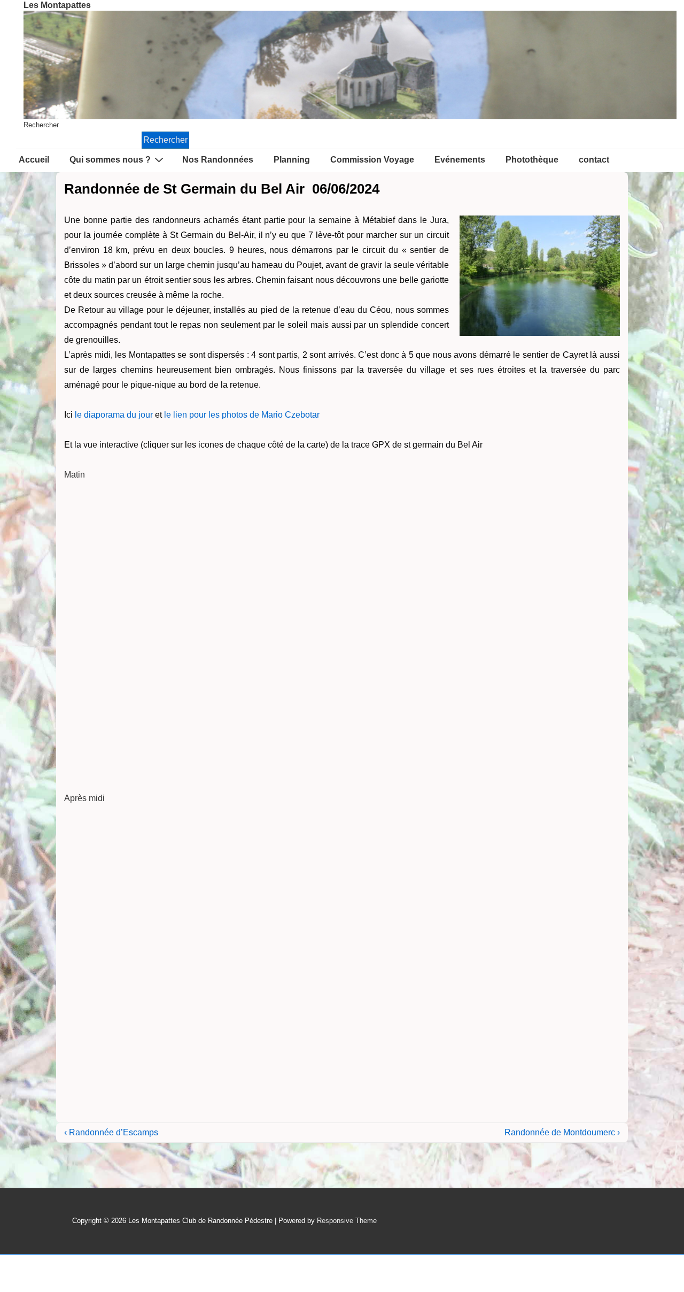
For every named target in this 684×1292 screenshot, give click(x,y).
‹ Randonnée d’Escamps (111, 1132)
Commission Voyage (372, 159)
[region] (350, 65)
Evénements (459, 159)
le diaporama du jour (114, 414)
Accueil (34, 159)
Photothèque (532, 159)
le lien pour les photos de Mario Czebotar (242, 414)
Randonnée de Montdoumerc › (562, 1132)
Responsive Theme (347, 1221)
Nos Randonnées (217, 159)
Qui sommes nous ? (110, 159)
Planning (292, 159)
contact (594, 159)
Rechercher (41, 125)
